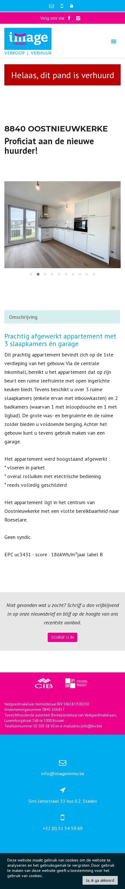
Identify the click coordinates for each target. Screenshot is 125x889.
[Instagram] (78, 18)
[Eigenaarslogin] (71, 5)
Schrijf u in (62, 637)
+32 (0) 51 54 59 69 (63, 828)
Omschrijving (23, 317)
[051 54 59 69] (62, 5)
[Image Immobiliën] (27, 41)
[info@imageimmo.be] (52, 5)
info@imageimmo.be (62, 773)
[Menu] (114, 41)
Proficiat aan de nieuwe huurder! (49, 145)
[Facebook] (69, 18)
